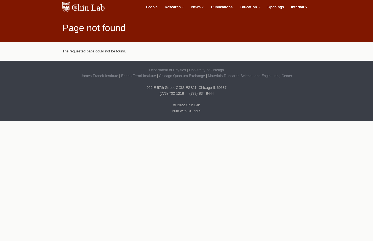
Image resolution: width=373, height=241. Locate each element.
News (196, 7)
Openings (275, 7)
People (152, 7)
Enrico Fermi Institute (138, 76)
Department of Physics (167, 70)
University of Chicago (206, 70)
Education (249, 7)
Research (173, 7)
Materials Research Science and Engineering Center (250, 76)
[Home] (85, 7)
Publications (221, 7)
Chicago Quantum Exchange (182, 76)
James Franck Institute (99, 76)
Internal (298, 7)
